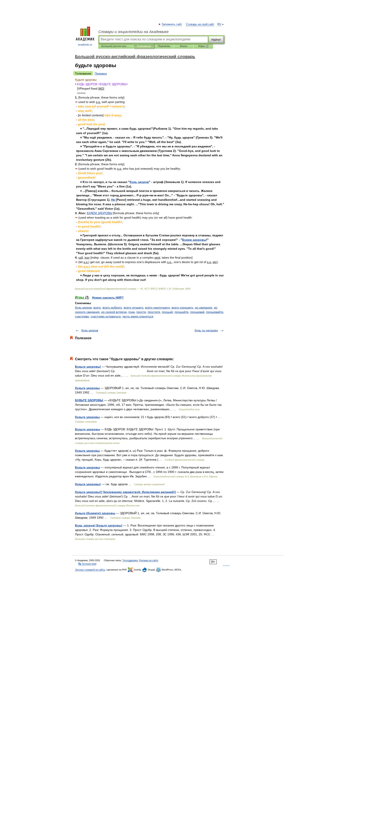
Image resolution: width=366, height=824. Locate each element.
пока (131, 312)
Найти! (216, 39)
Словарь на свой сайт (200, 24)
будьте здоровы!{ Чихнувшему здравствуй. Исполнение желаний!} (125, 492)
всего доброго (112, 307)
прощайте (182, 312)
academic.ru (85, 44)
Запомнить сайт (172, 24)
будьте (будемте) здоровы (95, 513)
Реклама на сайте (148, 560)
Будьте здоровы (87, 429)
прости (141, 312)
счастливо (82, 316)
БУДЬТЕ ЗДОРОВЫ (89, 400)
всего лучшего (133, 307)
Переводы (164, 46)
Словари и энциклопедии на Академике (133, 32)
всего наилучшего (157, 307)
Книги (183, 46)
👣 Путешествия (87, 563)
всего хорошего (182, 307)
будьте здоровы (87, 388)
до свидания (203, 307)
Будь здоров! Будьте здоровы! (98, 525)
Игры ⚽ (203, 46)
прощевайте (214, 312)
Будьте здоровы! (88, 366)
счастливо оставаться (106, 316)
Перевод (101, 73)
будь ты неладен (206, 330)
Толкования (144, 46)
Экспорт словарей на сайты (90, 569)
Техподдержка (130, 560)
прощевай (197, 312)
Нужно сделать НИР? (108, 297)
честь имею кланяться (137, 316)
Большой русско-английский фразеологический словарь (115, 46)
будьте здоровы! (88, 484)
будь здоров (83, 307)
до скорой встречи (114, 312)
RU (219, 24)
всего (97, 307)
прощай (167, 312)
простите (154, 312)
